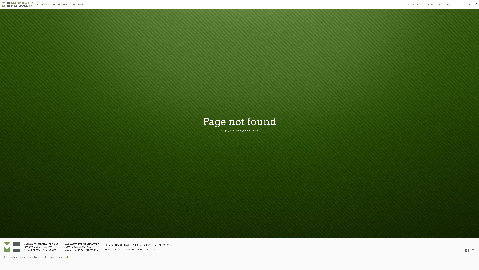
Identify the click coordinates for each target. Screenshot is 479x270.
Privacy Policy (64, 257)
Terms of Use (51, 257)
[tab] (61, 4)
